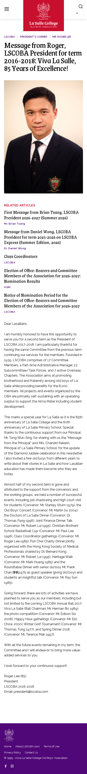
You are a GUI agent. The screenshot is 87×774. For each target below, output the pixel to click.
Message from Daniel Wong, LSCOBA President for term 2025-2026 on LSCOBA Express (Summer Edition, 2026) (40, 237)
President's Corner (33, 36)
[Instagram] (12, 765)
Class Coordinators (20, 256)
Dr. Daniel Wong (15, 248)
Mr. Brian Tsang (14, 223)
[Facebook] (5, 765)
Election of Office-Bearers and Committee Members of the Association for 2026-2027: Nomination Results (42, 276)
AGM (7, 287)
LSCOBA (9, 262)
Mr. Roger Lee (61, 36)
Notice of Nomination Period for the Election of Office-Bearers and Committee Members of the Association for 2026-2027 (42, 300)
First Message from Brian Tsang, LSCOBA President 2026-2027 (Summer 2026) (41, 215)
